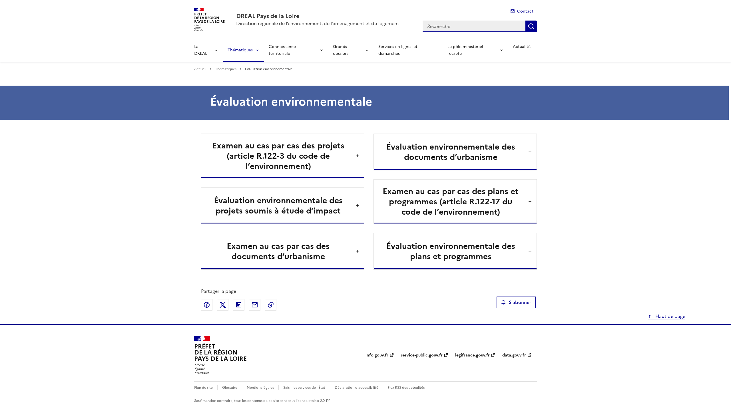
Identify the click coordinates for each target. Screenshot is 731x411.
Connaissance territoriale (282, 50)
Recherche (531, 26)
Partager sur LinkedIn (238, 305)
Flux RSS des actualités (406, 387)
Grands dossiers (340, 50)
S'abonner (520, 302)
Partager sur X (222, 305)
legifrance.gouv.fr (472, 355)
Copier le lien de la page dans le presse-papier (270, 305)
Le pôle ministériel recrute (465, 50)
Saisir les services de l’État (304, 387)
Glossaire (229, 387)
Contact (525, 11)
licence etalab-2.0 (310, 400)
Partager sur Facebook (206, 305)
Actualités (522, 47)
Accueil (200, 69)
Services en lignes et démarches (397, 50)
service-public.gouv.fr (422, 355)
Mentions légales (260, 387)
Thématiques (240, 50)
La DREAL (200, 50)
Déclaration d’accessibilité (356, 387)
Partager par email (254, 305)
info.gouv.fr (377, 355)
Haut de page (669, 316)
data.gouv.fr (514, 355)
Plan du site (203, 387)
